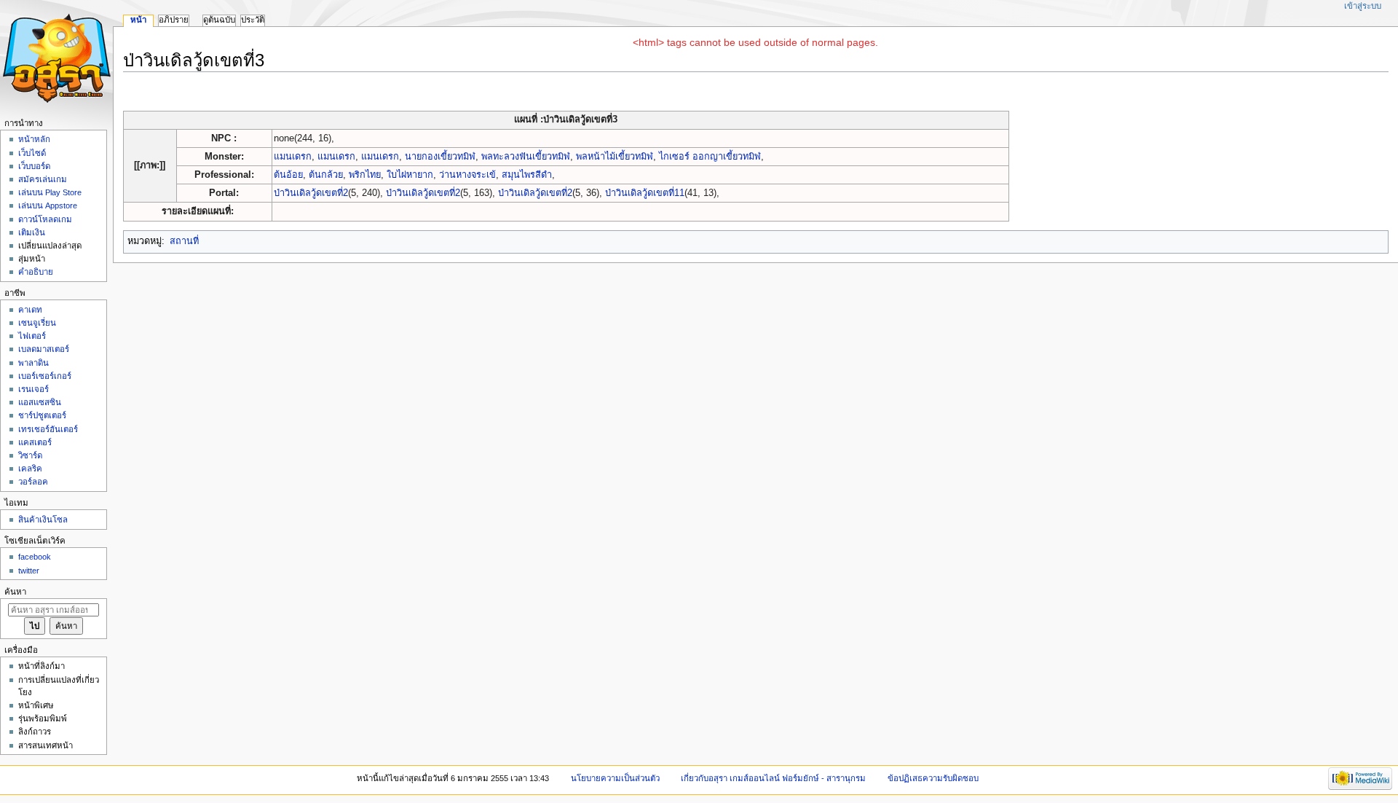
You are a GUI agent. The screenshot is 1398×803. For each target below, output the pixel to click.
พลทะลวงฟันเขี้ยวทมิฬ (525, 157)
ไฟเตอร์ (32, 336)
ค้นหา (15, 591)
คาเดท (30, 309)
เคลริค (30, 468)
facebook (34, 556)
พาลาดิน (33, 363)
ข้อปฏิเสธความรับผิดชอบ (933, 778)
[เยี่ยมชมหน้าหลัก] (56, 56)
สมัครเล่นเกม (42, 179)
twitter (28, 570)
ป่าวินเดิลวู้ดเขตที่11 (644, 193)
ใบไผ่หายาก (410, 175)
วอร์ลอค (33, 481)
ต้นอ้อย (288, 175)
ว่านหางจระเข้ (467, 175)
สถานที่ (184, 241)
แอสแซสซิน (39, 402)
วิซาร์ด (30, 455)
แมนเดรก (293, 157)
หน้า (138, 19)
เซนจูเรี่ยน (37, 322)
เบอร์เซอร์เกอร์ (44, 376)
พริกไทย (365, 175)
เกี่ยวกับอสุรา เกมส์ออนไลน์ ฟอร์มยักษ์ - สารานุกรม (773, 778)
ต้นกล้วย (326, 175)
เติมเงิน (31, 232)
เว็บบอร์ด (34, 166)
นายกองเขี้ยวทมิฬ (440, 157)
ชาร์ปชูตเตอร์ (42, 415)
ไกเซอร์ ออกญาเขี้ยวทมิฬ (710, 157)
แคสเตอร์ (35, 442)
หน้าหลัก (34, 139)
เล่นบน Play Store (50, 192)
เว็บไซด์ (32, 153)
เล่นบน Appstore (47, 205)
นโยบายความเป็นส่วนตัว (615, 778)
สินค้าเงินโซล (43, 519)
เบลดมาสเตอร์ (43, 349)
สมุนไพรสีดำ (527, 175)
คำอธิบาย (35, 271)
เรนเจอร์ (33, 389)
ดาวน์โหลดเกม (45, 219)
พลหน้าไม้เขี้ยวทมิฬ (614, 157)
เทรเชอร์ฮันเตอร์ (48, 429)
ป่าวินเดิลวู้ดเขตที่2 (311, 193)
